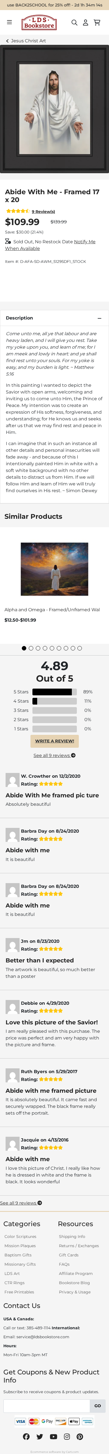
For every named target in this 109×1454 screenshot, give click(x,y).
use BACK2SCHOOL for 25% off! (38, 5)
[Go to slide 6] (59, 648)
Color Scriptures (20, 1236)
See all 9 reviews (52, 755)
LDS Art (12, 1273)
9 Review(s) (43, 211)
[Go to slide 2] (31, 648)
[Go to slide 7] (66, 648)
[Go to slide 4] (45, 648)
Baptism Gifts (18, 1255)
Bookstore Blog (74, 1282)
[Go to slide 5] (52, 648)
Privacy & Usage (75, 1292)
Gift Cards (69, 1255)
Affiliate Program (76, 1273)
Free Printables (19, 1292)
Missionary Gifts (20, 1264)
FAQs (64, 1264)
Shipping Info (72, 1236)
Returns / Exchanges (79, 1245)
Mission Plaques (20, 1245)
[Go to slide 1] (24, 648)
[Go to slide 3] (38, 648)
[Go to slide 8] (73, 648)
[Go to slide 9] (79, 648)
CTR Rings (14, 1282)
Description (19, 318)
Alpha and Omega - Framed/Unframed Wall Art (56, 609)
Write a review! (54, 741)
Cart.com (72, 1452)
